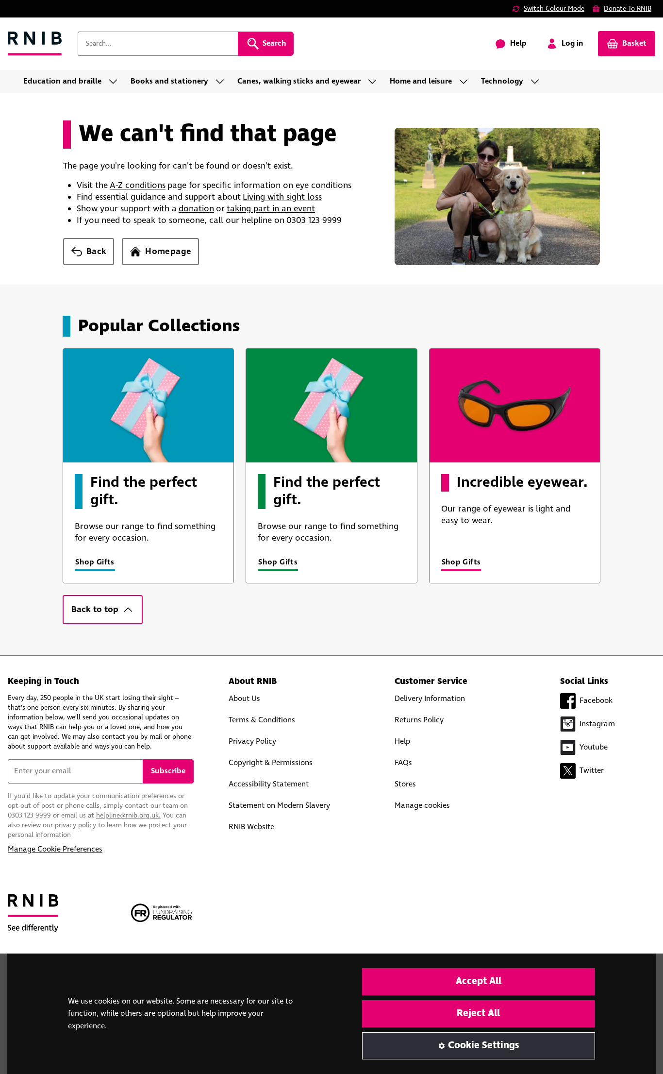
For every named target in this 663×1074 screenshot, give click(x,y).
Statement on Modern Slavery (279, 806)
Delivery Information (430, 699)
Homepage (168, 251)
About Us (244, 699)
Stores (405, 784)
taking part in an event (271, 209)
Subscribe (168, 771)
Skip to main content (51, 13)
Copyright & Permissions (271, 763)
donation (196, 209)
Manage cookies (422, 806)
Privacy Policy (252, 741)
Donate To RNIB (627, 8)
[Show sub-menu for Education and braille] (116, 81)
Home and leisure (421, 81)
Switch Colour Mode (554, 8)
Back (96, 251)
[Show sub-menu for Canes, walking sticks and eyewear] (375, 81)
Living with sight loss (282, 197)
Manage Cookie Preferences (55, 849)
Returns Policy (419, 720)
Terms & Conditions (262, 720)
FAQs (403, 763)
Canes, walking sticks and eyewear (299, 81)
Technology (502, 81)
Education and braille (62, 81)
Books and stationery (169, 81)
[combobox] (158, 44)
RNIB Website (251, 827)
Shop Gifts (95, 562)
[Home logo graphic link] (35, 44)
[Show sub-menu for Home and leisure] (466, 81)
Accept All (478, 981)
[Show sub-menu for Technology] (538, 81)
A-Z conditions (138, 185)
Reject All (478, 1013)
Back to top (94, 609)
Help (402, 741)
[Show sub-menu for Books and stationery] (223, 81)
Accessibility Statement (269, 784)
